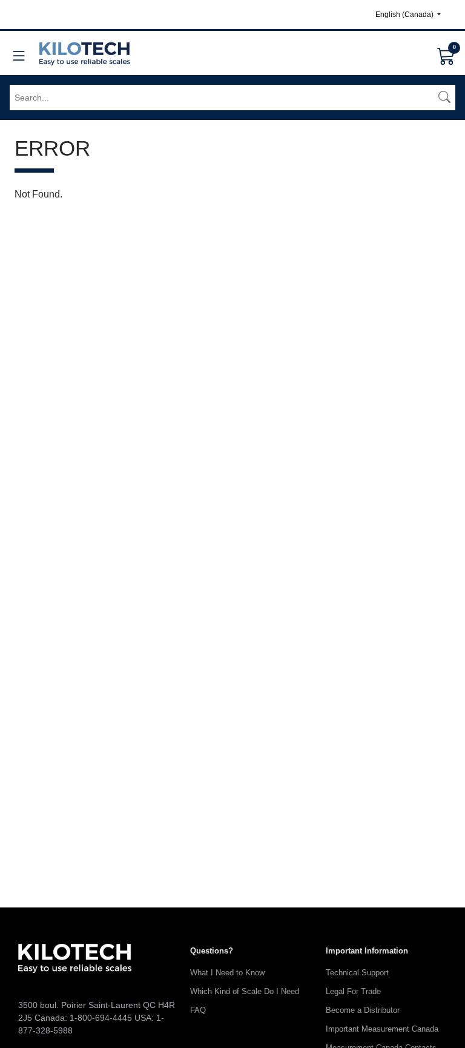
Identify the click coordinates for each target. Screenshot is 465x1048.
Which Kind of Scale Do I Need (244, 991)
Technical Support (357, 972)
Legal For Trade (353, 991)
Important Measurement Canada (382, 1028)
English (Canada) (405, 14)
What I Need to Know (227, 972)
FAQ (198, 1010)
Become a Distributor (363, 1010)
